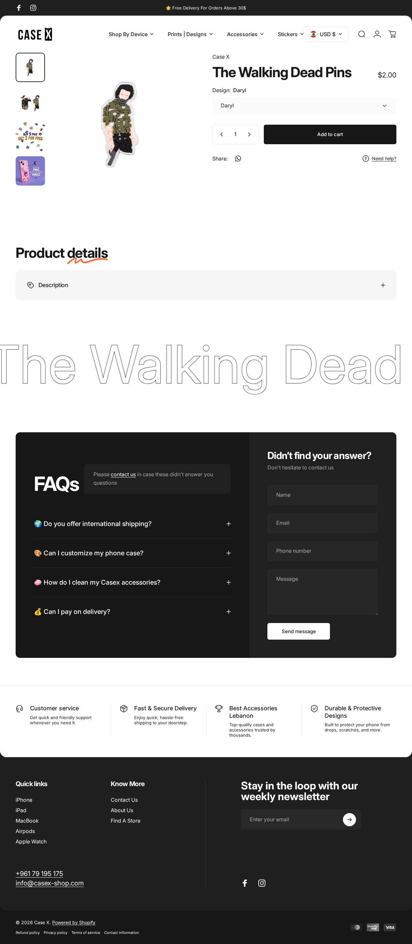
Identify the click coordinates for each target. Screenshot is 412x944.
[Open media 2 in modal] (121, 124)
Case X (221, 56)
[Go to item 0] (30, 67)
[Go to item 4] (30, 136)
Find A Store (125, 820)
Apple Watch (31, 841)
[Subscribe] (349, 819)
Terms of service (85, 932)
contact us (123, 474)
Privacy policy (55, 932)
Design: (229, 90)
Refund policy (28, 932)
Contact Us (124, 800)
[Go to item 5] (30, 171)
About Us (122, 810)
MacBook (27, 820)
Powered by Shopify (73, 922)
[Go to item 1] (30, 102)
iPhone (24, 800)
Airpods (25, 831)
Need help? (384, 158)
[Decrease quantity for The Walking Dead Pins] (220, 134)
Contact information (121, 932)
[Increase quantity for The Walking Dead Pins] (250, 134)
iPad (21, 810)
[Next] (175, 134)
